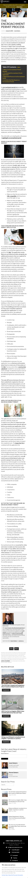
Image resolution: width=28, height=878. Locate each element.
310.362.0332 (9, 69)
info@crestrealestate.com (12, 63)
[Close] (26, 864)
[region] (14, 870)
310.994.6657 (9, 66)
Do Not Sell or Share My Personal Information (12, 875)
